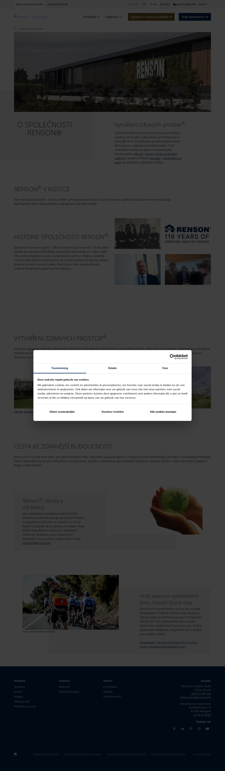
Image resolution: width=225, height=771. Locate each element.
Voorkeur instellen (112, 411)
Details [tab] (112, 368)
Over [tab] (165, 368)
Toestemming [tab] (59, 368)
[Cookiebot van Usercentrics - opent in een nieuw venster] (172, 356)
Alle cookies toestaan (163, 411)
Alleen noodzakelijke (62, 411)
